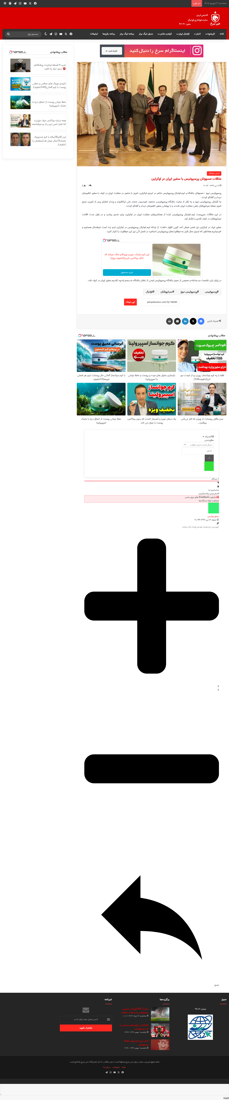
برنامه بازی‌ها (109, 34)
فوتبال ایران (183, 34)
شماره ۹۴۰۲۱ (200, 1009)
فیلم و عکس (166, 34)
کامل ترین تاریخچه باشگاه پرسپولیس (136, 1043)
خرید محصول (127, 272)
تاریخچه (211, 34)
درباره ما (106, 1067)
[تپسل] (104, 240)
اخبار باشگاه (214, 173)
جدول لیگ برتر (146, 34)
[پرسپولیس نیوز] (202, 18)
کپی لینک (130, 302)
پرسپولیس (211, 292)
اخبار (198, 34)
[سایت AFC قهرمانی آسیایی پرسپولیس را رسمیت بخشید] (160, 1014)
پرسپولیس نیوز (188, 292)
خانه (222, 34)
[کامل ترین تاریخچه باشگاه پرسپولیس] (160, 1044)
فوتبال (149, 292)
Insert (226, 1098)
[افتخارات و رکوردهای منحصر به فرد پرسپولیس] (160, 1030)
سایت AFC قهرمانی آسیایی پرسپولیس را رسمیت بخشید (134, 1010)
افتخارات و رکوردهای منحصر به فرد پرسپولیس (134, 1027)
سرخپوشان (167, 292)
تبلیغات (94, 34)
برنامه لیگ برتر (127, 34)
